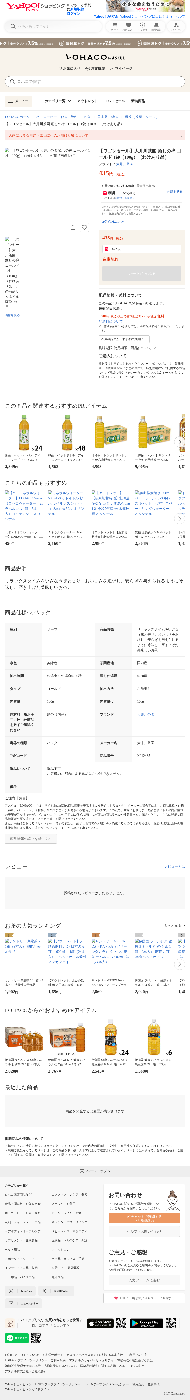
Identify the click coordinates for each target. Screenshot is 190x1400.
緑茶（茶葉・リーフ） (142, 117)
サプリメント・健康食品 (21, 1240)
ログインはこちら (113, 221)
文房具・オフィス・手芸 (68, 1258)
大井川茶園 (124, 164)
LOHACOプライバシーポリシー (26, 1360)
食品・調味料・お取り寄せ (23, 1203)
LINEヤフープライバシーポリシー (57, 1384)
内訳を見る (174, 191)
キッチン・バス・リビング (69, 1222)
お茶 (87, 117)
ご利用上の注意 (136, 1355)
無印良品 (58, 1277)
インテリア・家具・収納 (21, 1267)
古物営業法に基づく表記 (60, 1366)
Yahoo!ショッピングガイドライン (27, 1389)
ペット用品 (12, 1249)
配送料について (111, 321)
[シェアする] (73, 227)
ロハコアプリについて (49, 1325)
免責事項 (154, 1384)
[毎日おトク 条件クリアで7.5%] (95, 43)
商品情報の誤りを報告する (31, 839)
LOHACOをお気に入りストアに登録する (147, 1298)
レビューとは (174, 866)
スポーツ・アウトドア (20, 1258)
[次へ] (179, 441)
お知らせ (11, 1355)
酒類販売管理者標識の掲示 (23, 1366)
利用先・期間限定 (125, 198)
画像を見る (12, 315)
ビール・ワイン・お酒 (66, 1213)
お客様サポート (52, 1355)
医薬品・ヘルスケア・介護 (69, 1240)
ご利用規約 (58, 1360)
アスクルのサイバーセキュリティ (91, 1360)
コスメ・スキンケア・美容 (69, 1194)
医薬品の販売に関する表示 (98, 1366)
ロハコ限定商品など (18, 1194)
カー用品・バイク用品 (20, 1277)
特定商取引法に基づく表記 (135, 1360)
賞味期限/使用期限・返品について (125, 348)
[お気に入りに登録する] (84, 227)
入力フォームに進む (144, 1280)
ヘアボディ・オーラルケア (23, 1231)
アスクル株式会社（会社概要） (26, 1371)
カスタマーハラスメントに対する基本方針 (95, 1355)
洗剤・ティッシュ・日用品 (23, 1222)
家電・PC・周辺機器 (65, 1267)
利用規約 (138, 1384)
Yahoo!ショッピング (18, 1384)
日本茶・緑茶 (107, 117)
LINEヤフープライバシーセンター (106, 1384)
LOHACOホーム (17, 117)
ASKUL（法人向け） (133, 1366)
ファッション (61, 1249)
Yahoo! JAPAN (106, 16)
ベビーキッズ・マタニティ (69, 1231)
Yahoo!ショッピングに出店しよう (146, 16)
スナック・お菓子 (63, 1203)
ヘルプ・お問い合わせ (144, 1231)
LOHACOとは (29, 1355)
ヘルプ (180, 16)
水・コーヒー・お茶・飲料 (57, 117)
